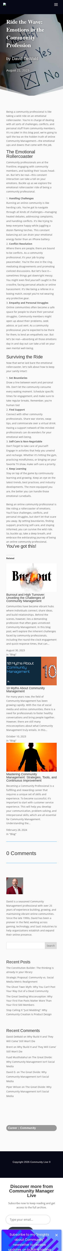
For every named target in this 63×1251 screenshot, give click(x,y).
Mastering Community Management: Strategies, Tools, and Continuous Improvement (31, 777)
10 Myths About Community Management (25, 689)
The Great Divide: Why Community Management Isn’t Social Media (30, 1062)
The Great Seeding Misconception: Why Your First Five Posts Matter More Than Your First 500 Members (29, 1000)
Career (12, 1127)
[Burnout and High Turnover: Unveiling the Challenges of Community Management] (31, 591)
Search (51, 945)
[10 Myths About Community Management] (31, 684)
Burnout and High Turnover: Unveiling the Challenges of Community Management (25, 598)
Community (28, 1127)
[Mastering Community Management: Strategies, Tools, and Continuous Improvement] (31, 770)
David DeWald (14, 1036)
